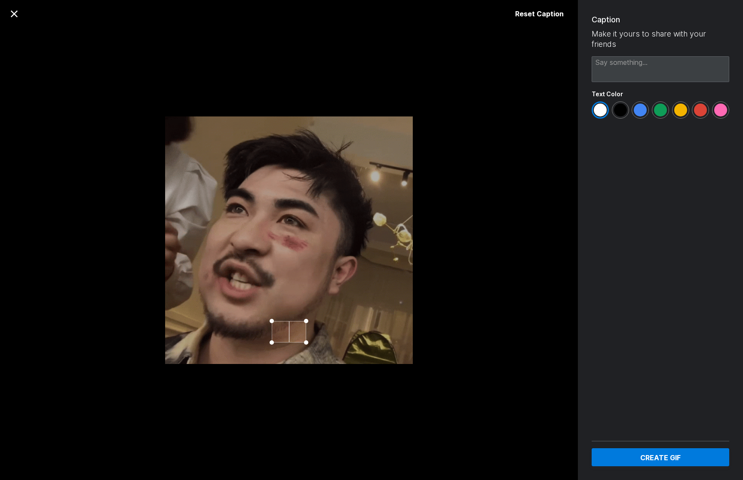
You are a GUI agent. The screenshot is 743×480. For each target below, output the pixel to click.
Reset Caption (539, 13)
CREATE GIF (660, 457)
